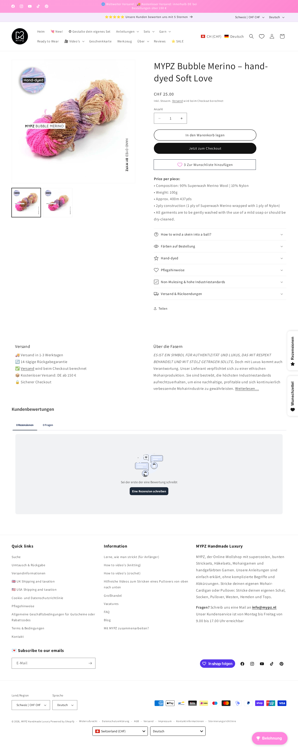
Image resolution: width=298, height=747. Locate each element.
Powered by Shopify (62, 721)
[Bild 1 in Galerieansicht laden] (26, 202)
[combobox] (120, 731)
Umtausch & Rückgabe (28, 565)
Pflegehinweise (23, 606)
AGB (136, 721)
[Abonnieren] (90, 663)
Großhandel (113, 595)
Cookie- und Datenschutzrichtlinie (37, 598)
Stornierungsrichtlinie (222, 721)
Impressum (165, 721)
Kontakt (18, 636)
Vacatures (111, 604)
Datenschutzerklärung (115, 721)
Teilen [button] (163, 308)
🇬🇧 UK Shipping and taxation (33, 581)
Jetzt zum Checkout (205, 148)
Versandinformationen (29, 573)
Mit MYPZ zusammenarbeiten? (126, 628)
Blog (107, 620)
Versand (177, 101)
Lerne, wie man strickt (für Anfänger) (131, 557)
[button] (127, 31)
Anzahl (158, 109)
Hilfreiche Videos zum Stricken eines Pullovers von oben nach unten (146, 584)
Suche (16, 557)
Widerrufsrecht (88, 721)
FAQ (107, 612)
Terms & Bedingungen (28, 628)
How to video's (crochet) (122, 573)
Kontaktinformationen (190, 721)
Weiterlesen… (247, 388)
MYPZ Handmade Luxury (35, 721)
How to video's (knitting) (122, 565)
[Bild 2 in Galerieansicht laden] (57, 202)
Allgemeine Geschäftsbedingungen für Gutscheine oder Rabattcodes (53, 617)
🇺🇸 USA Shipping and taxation (34, 589)
